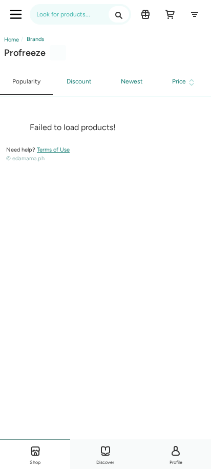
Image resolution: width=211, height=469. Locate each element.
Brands (34, 39)
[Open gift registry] (145, 14)
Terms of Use (53, 149)
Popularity (26, 81)
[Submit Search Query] (119, 14)
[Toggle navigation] (16, 14)
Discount (79, 81)
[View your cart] (170, 14)
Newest (132, 81)
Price (179, 81)
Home (11, 39)
